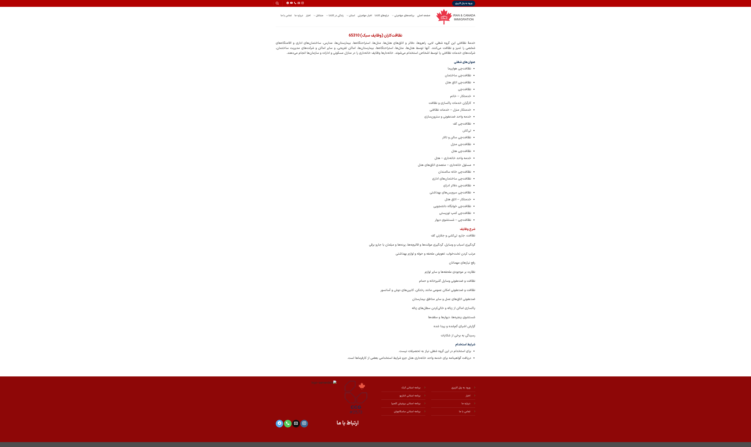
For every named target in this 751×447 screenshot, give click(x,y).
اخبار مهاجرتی (365, 15)
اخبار (308, 15)
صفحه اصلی (423, 15)
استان (352, 15)
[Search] (277, 3)
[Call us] (295, 3)
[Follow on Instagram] (302, 3)
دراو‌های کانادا (382, 15)
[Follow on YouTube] (291, 3)
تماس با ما (286, 15)
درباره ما (299, 15)
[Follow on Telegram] (288, 3)
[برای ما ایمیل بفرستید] (299, 3)
